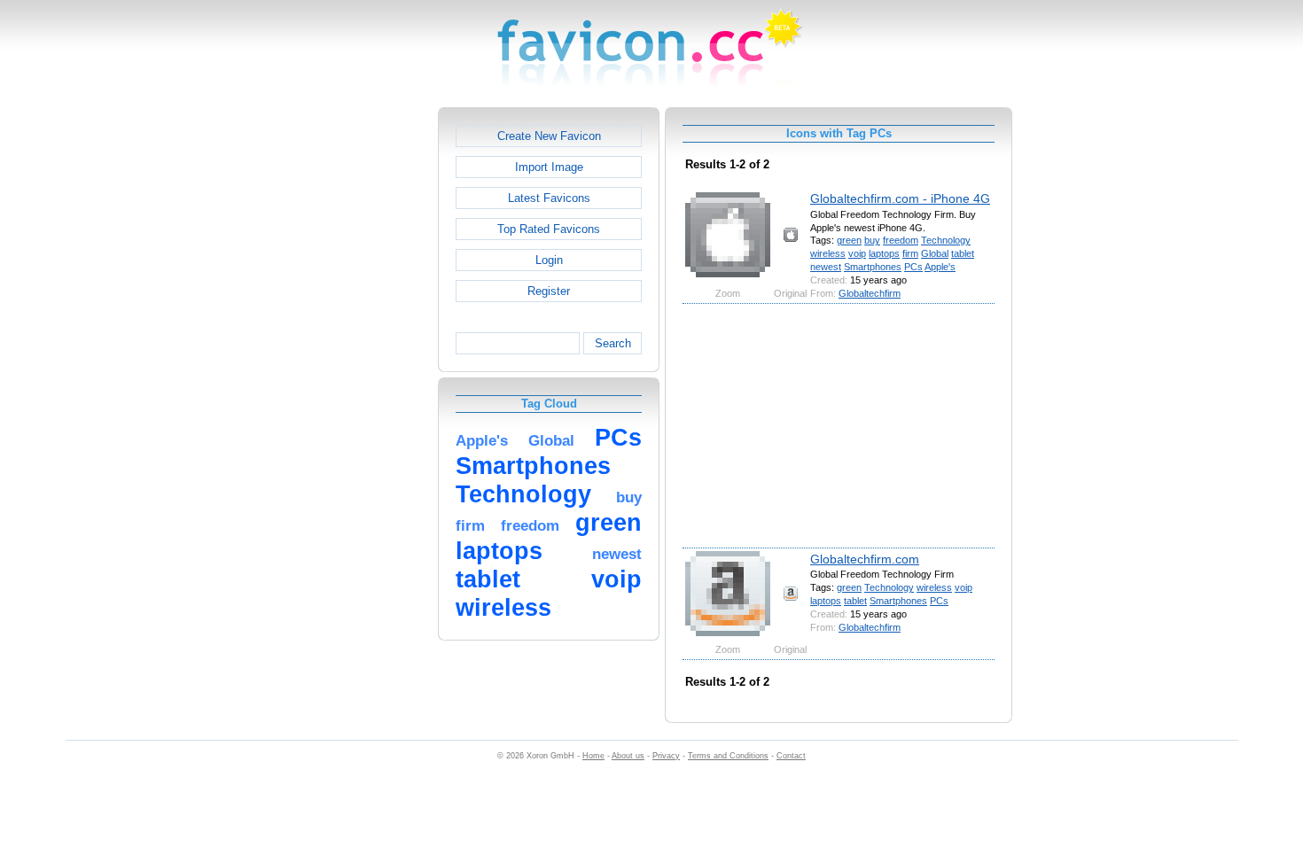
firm (910, 253)
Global (934, 253)
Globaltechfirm (870, 293)
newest (825, 266)
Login (549, 260)
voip (857, 253)
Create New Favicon (549, 136)
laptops (884, 253)
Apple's (940, 266)
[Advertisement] (362, 373)
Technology (946, 240)
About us (628, 755)
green (849, 240)
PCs (913, 266)
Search (613, 343)
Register (548, 291)
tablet (962, 253)
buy (872, 240)
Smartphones (872, 266)
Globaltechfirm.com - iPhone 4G (900, 198)
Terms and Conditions (728, 755)
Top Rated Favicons (548, 229)
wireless (828, 253)
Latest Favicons (549, 198)
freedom (900, 240)
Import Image (549, 167)
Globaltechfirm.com (864, 559)
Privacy (666, 755)
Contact (791, 755)
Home (593, 755)
